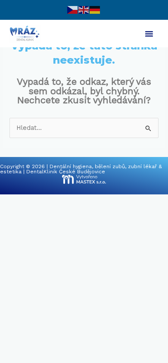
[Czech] (72, 9)
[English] (84, 9)
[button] (149, 33)
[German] (95, 9)
